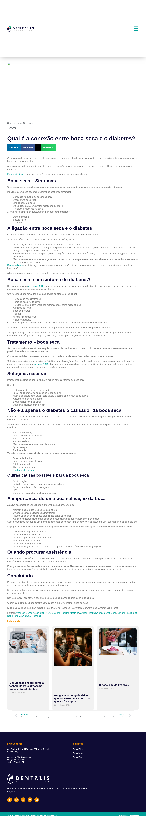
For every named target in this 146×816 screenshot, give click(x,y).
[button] (14, 147)
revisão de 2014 (36, 286)
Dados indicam (15, 265)
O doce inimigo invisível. (114, 685)
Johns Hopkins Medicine (66, 613)
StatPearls (111, 613)
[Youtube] (30, 799)
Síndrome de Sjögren (24, 470)
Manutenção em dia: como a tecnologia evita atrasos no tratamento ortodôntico (26, 685)
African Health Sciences (92, 613)
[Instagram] (16, 799)
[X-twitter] (23, 799)
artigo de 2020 (41, 364)
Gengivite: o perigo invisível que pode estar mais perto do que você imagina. (72, 698)
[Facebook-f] (9, 799)
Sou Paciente (30, 123)
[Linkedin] (36, 799)
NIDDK (49, 613)
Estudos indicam (15, 174)
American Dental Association (30, 613)
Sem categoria (14, 123)
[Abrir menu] (136, 28)
